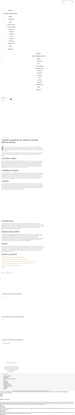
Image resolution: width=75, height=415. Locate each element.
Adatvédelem (33, 390)
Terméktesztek (11, 29)
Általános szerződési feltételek (25, 390)
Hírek (10, 46)
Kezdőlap (10, 10)
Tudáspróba (11, 38)
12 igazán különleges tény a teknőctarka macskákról (13, 316)
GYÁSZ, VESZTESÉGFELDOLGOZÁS (10, 13)
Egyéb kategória (6, 376)
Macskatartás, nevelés (39, 68)
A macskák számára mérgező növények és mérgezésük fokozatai (13, 257)
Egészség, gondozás (11, 24)
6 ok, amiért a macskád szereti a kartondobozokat (12, 339)
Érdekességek (39, 82)
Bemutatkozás (11, 19)
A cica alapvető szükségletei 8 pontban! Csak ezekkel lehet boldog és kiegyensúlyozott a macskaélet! (19, 261)
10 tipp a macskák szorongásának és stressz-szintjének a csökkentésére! (14, 259)
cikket (32, 147)
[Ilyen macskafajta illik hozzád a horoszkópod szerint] (7, 271)
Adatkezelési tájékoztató (64, 391)
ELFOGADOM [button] (2, 392)
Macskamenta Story (11, 43)
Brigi (3, 267)
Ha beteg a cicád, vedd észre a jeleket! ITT (23, 178)
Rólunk (10, 16)
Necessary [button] (2, 405)
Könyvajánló (39, 75)
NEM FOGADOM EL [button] (9, 392)
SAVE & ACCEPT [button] (2, 414)
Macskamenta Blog (17, 390)
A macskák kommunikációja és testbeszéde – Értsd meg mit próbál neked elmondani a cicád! (18, 263)
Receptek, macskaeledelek (8, 385)
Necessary (3, 406)
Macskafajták (11, 31)
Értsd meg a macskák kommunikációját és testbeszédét (14, 147)
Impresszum (47, 390)
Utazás (11, 36)
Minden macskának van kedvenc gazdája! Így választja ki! (11, 265)
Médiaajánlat (42, 390)
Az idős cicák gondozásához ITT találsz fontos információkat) (15, 167)
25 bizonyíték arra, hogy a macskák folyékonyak (12, 293)
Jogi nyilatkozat (37, 390)
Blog (10, 22)
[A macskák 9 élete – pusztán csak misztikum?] (4, 271)
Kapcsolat (10, 49)
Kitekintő (5, 380)
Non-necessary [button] (2, 410)
